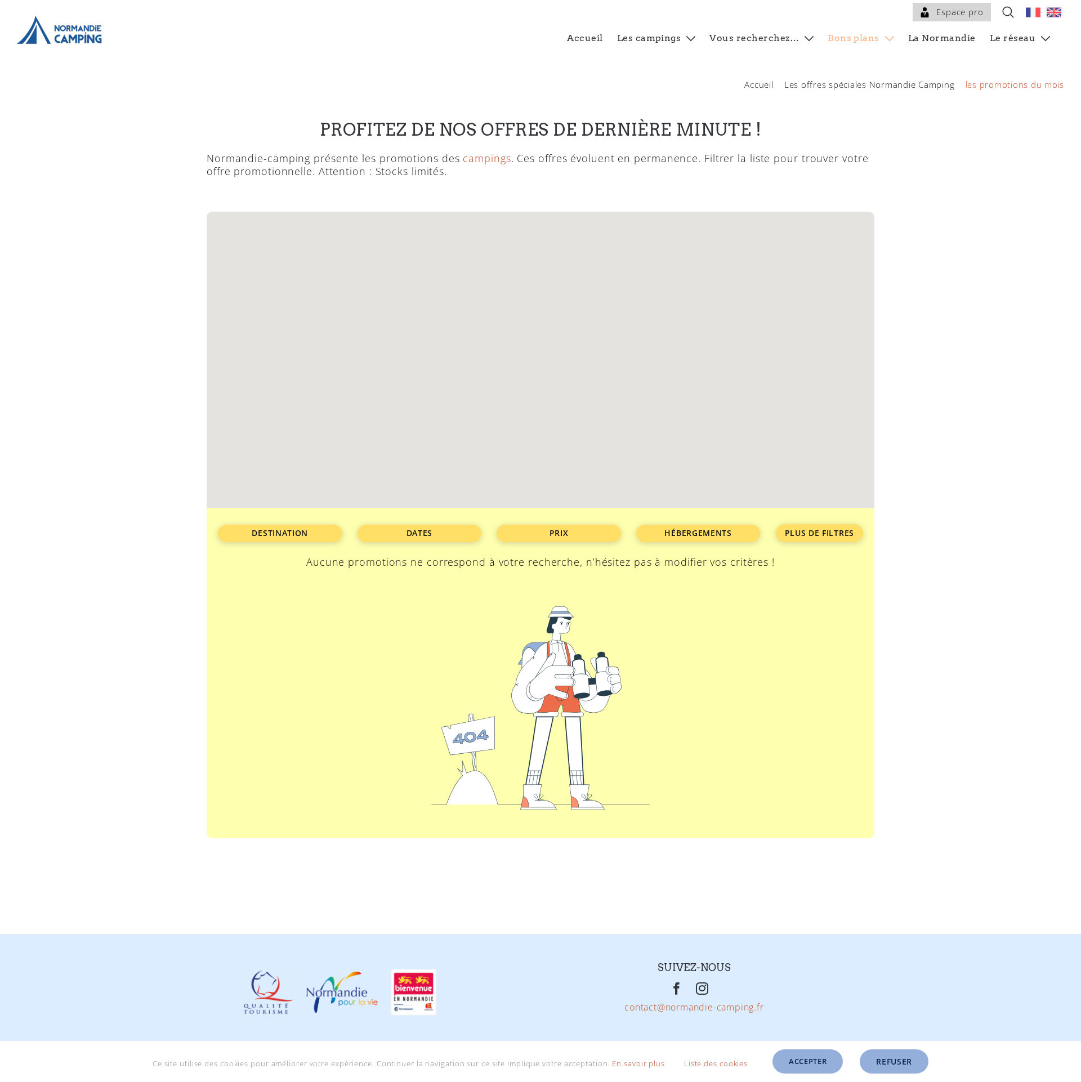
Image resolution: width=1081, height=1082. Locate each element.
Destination (280, 532)
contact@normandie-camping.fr (693, 1007)
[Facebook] (677, 988)
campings (487, 158)
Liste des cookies (717, 1063)
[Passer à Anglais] (1054, 12)
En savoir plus (638, 1063)
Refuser (894, 1061)
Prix (559, 532)
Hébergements (697, 532)
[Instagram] (702, 988)
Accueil (758, 84)
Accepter (808, 1061)
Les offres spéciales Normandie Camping (869, 84)
